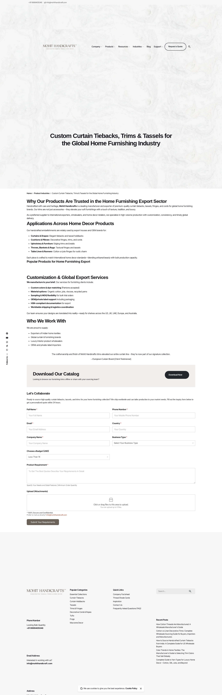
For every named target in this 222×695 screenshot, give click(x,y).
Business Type (119, 437)
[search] (190, 591)
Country (116, 423)
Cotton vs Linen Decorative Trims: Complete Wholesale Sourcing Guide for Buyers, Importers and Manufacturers (175, 634)
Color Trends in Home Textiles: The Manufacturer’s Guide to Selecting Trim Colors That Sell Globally (175, 653)
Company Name (35, 437)
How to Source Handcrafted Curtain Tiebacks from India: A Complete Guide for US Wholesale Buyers (175, 643)
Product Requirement (37, 465)
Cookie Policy (131, 688)
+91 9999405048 (35, 2)
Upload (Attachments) (37, 491)
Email (30, 423)
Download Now (175, 375)
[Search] (189, 47)
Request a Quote (175, 46)
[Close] (140, 688)
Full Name (32, 409)
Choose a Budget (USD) (38, 451)
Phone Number (120, 409)
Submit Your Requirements (43, 522)
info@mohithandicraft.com (56, 2)
